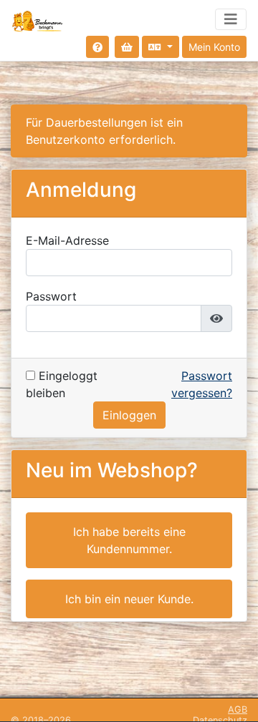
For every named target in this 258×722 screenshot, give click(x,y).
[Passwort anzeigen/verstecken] (216, 318)
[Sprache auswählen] (160, 47)
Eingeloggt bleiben (61, 384)
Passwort (51, 296)
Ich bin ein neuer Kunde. (129, 599)
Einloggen (129, 415)
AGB (237, 709)
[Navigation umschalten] (231, 19)
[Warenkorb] (127, 47)
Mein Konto (214, 47)
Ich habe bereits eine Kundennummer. (129, 540)
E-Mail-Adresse (67, 241)
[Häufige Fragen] (97, 47)
